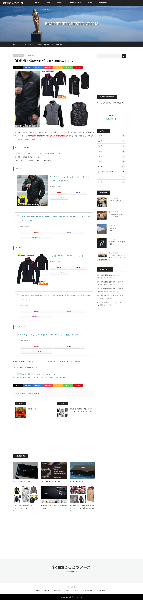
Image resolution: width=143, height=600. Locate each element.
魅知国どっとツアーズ (13, 2)
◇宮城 (111, 136)
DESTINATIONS (75, 3)
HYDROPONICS (102, 590)
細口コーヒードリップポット (50, 481)
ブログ (111, 177)
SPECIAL (60, 3)
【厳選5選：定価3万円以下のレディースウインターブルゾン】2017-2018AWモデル (42, 377)
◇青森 (111, 161)
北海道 (111, 182)
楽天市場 (59, 192)
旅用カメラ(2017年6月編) (21, 481)
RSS (74, 586)
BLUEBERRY (89, 590)
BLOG (90, 3)
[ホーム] (13, 42)
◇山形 (111, 141)
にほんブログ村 (111, 119)
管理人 (24, 393)
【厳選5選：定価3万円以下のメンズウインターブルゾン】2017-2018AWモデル (40, 374)
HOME (37, 3)
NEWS (48, 3)
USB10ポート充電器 (76, 481)
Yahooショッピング (59, 197)
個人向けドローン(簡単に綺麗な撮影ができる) (54, 507)
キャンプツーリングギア (111, 172)
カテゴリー (111, 166)
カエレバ (57, 186)
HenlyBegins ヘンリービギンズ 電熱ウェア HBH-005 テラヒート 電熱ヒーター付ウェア (50, 335)
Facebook (68, 586)
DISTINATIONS (57, 590)
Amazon (78, 192)
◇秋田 (111, 156)
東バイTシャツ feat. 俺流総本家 (117, 243)
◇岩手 (111, 146)
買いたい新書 (19, 55)
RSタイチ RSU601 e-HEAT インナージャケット (66, 256)
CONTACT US (103, 3)
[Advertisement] (38, 437)
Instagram (71, 586)
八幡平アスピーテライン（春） (116, 229)
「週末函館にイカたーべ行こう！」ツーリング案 (117, 215)
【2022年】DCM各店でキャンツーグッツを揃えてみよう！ (117, 258)
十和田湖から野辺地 (115, 201)
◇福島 (111, 151)
